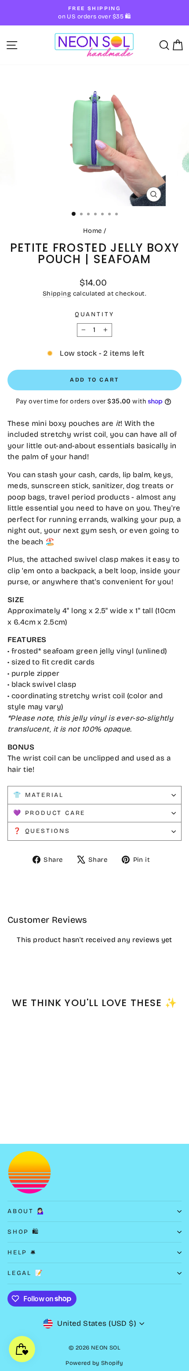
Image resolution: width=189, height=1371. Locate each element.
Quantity (94, 314)
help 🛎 (22, 1252)
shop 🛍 (23, 1231)
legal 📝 (25, 1273)
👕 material (38, 795)
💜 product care (49, 813)
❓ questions (41, 831)
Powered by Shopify (94, 1363)
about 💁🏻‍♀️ (26, 1211)
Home (92, 231)
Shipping (57, 293)
